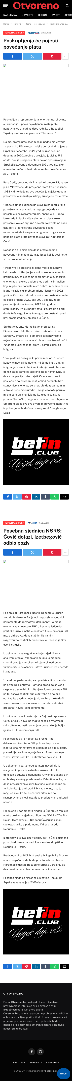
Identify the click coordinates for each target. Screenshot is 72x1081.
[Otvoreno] (36, 5)
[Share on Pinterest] (52, 56)
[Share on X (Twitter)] (32, 56)
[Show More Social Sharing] (65, 56)
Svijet (56, 15)
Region (42, 15)
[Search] (67, 5)
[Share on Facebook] (12, 56)
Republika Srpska (14, 33)
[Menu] (5, 5)
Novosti (27, 15)
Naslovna (10, 15)
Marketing (52, 1062)
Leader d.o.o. (51, 1071)
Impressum (36, 1062)
